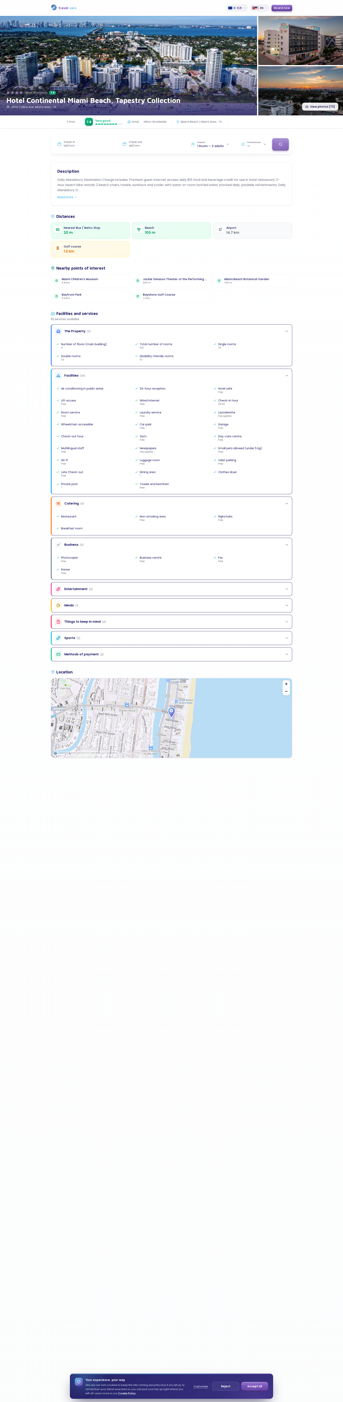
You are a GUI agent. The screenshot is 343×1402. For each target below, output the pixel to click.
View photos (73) (322, 107)
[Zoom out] (286, 691)
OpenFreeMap (66, 752)
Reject (225, 1386)
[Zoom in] (286, 684)
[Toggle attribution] (55, 753)
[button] (171, 712)
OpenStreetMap (109, 752)
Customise (201, 1386)
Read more (65, 197)
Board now (282, 8)
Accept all (254, 1386)
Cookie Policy (127, 1393)
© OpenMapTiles (81, 752)
